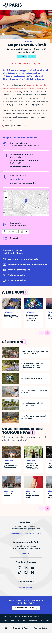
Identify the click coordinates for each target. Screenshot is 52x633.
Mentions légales (10, 616)
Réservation (16, 179)
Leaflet (29, 215)
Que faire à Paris (20, 628)
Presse (5, 620)
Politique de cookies (29, 620)
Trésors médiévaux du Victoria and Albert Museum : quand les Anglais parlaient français (25, 88)
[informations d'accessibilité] (15, 231)
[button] (26, 201)
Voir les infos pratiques (26, 63)
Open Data (15, 620)
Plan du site (44, 620)
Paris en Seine (40, 628)
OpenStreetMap (40, 215)
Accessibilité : (33, 616)
